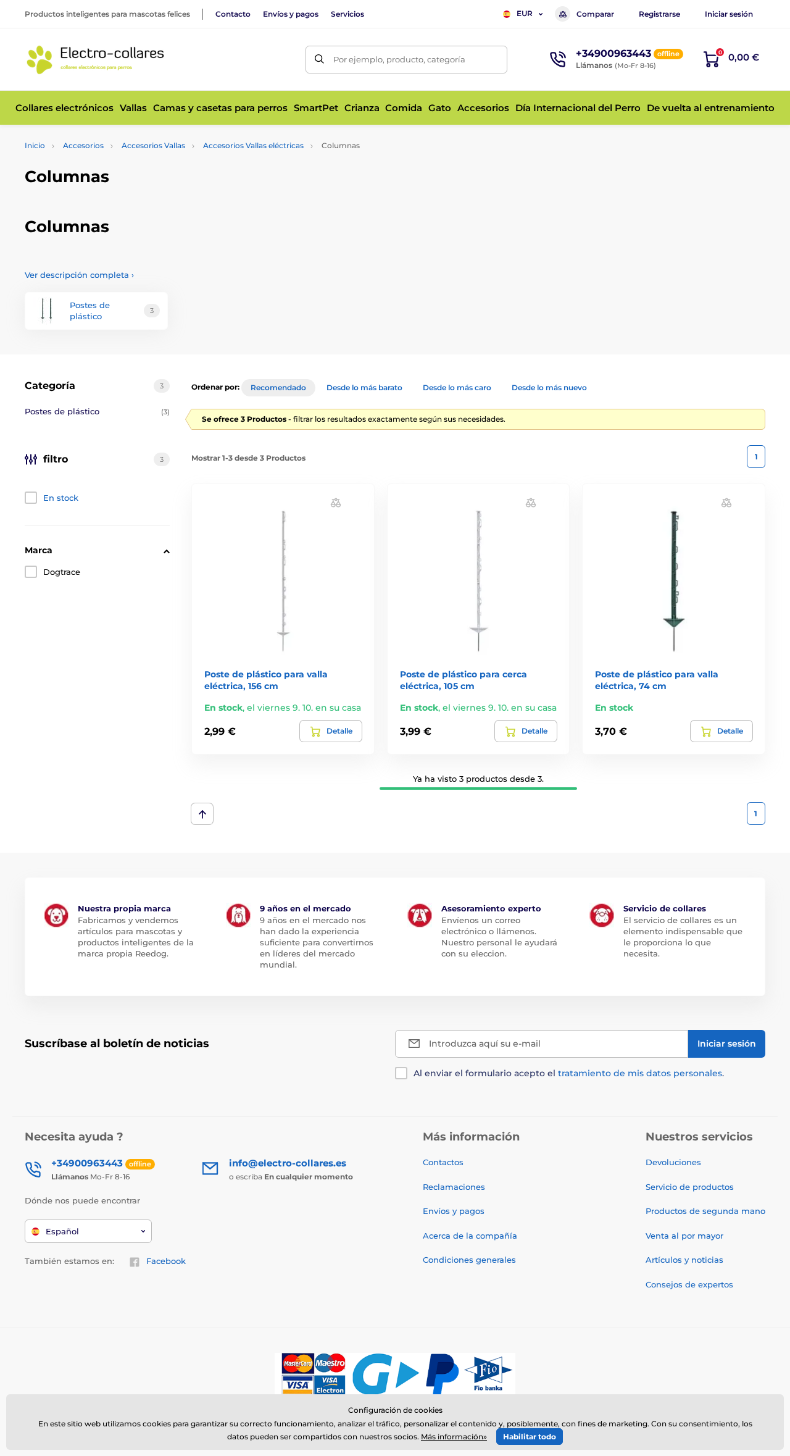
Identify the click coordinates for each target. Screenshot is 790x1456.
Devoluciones (673, 1162)
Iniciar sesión (729, 14)
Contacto (233, 14)
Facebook (166, 1261)
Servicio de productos (690, 1187)
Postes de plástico (97, 411)
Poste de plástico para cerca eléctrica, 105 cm (463, 680)
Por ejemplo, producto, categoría (399, 59)
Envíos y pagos (290, 14)
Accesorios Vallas (153, 145)
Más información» (454, 1436)
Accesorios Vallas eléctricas (253, 145)
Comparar (595, 14)
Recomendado (278, 387)
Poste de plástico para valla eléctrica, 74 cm (656, 680)
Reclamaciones (454, 1187)
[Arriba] (202, 813)
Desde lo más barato (364, 387)
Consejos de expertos (689, 1284)
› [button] (79, 275)
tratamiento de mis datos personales (640, 1073)
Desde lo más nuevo (549, 387)
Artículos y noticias (684, 1260)
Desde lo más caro (457, 387)
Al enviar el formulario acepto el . (569, 1073)
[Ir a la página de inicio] (96, 59)
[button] (335, 502)
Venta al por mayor (684, 1236)
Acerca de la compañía (470, 1236)
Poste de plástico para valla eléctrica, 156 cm (266, 680)
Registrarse (659, 14)
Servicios (347, 14)
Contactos (443, 1162)
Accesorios (83, 145)
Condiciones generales (469, 1260)
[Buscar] (319, 59)
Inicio (35, 145)
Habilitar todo (529, 1436)
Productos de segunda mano (705, 1211)
